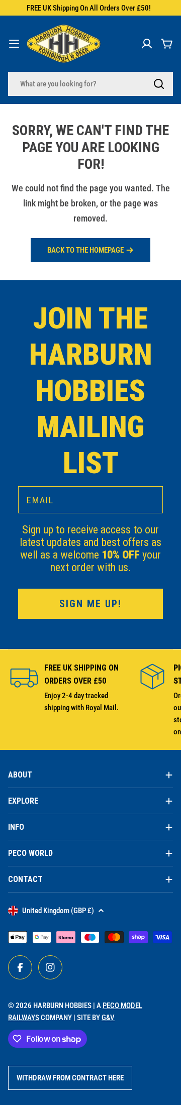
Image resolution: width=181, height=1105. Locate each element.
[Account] (147, 44)
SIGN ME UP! (90, 604)
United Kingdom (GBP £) (58, 910)
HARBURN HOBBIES (62, 1005)
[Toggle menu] (14, 44)
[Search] (159, 84)
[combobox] (90, 84)
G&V (108, 1017)
